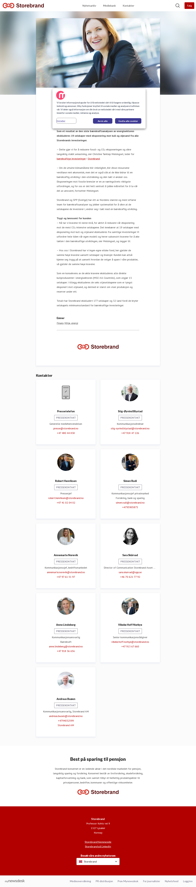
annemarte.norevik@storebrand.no (66, 572)
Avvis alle (103, 121)
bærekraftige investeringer (71, 158)
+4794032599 (66, 720)
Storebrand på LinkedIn (98, 846)
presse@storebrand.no (65, 428)
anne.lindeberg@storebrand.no (66, 646)
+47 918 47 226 (130, 433)
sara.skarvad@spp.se (130, 572)
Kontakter (128, 5)
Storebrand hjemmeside (98, 841)
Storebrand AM (66, 725)
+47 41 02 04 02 (66, 502)
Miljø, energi (71, 323)
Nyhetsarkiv (89, 5)
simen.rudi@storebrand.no (130, 502)
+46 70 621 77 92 (130, 576)
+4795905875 (130, 507)
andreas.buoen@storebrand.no (66, 716)
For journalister (151, 881)
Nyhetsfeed (171, 881)
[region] (99, 108)
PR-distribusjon (104, 881)
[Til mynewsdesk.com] (14, 881)
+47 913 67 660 (130, 646)
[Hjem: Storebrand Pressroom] (23, 6)
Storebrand (94, 158)
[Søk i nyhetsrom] (177, 5)
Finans (60, 323)
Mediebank (109, 5)
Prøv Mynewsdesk (128, 881)
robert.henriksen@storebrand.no (66, 498)
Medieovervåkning (80, 881)
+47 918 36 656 (66, 651)
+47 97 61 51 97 (66, 576)
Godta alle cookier (128, 121)
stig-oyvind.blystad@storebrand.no (130, 428)
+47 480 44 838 (66, 433)
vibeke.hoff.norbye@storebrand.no (130, 641)
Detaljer (61, 120)
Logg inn (188, 881)
